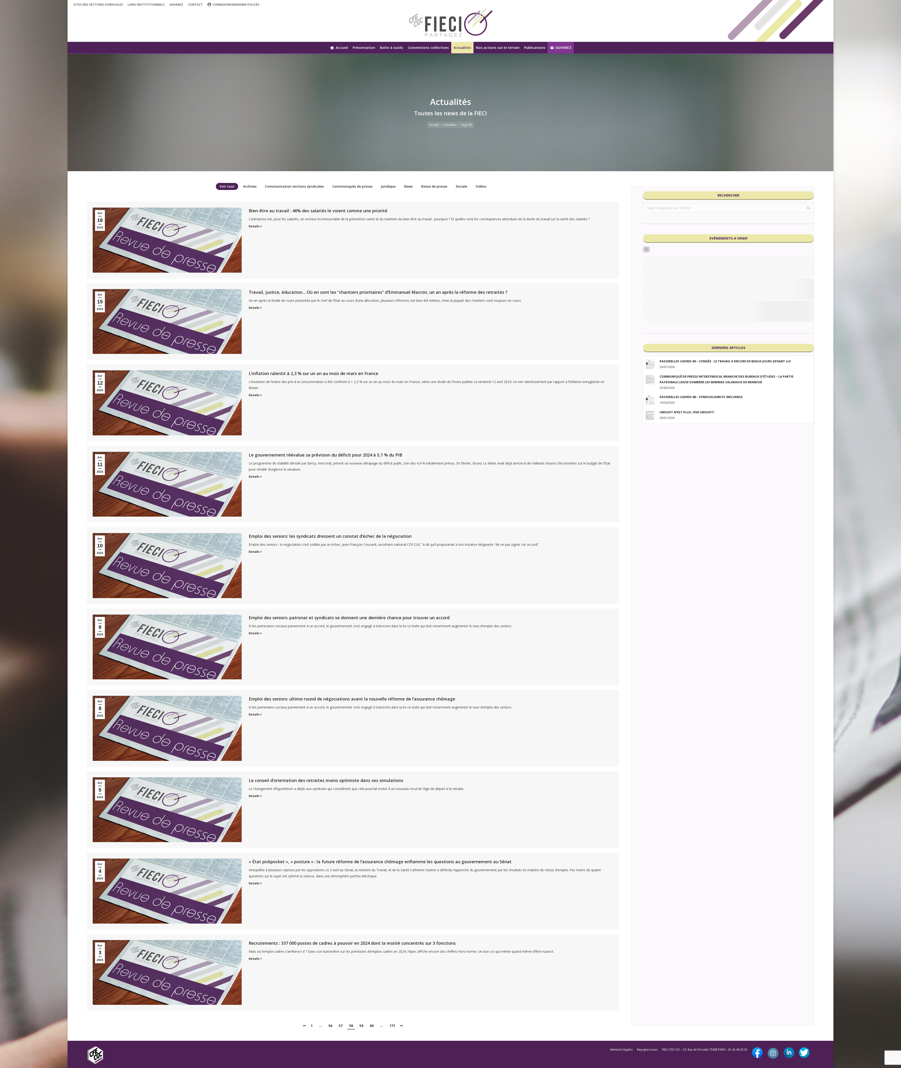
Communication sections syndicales (294, 186)
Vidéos (481, 186)
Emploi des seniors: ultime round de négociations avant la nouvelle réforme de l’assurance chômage (352, 699)
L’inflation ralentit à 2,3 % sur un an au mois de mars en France (313, 373)
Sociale (461, 186)
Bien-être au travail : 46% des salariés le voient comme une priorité (318, 210)
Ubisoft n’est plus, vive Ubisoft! (687, 412)
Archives (249, 186)
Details (254, 226)
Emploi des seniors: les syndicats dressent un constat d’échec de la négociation (330, 536)
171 (392, 1025)
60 (372, 1025)
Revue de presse (434, 186)
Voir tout (227, 186)
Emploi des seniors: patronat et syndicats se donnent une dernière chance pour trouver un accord (349, 617)
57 (341, 1025)
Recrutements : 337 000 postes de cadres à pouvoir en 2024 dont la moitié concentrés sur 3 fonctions (352, 943)
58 (351, 1025)
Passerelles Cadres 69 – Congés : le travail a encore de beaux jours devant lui (725, 361)
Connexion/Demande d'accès (236, 4)
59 (361, 1025)
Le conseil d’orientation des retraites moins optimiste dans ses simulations (326, 780)
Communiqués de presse (352, 186)
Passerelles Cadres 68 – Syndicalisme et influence (701, 397)
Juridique (388, 186)
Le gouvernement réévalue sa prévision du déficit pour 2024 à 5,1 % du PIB (325, 455)
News (408, 186)
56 (330, 1025)
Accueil (434, 125)
